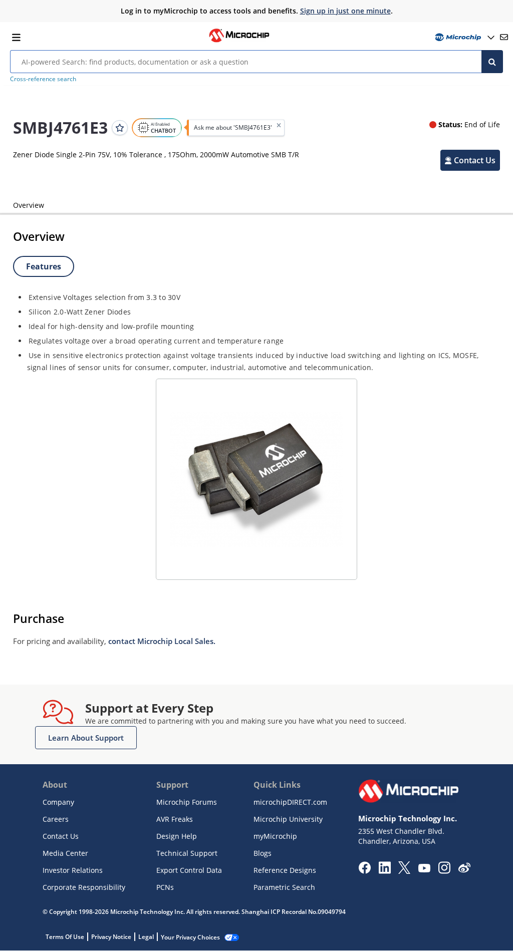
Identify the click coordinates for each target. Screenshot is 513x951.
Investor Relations (73, 870)
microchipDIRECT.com (290, 802)
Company (58, 802)
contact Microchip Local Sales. (161, 641)
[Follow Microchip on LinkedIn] (384, 871)
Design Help (176, 836)
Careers (56, 819)
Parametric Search (284, 887)
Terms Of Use (65, 936)
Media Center (65, 853)
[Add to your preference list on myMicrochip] (120, 127)
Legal (146, 936)
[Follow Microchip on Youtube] (424, 869)
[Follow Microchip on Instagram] (444, 871)
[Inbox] (504, 37)
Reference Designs (284, 870)
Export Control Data (189, 870)
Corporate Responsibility (84, 887)
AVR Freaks (174, 819)
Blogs (262, 853)
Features (43, 266)
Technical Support (186, 853)
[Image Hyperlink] (239, 41)
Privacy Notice (111, 936)
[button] (470, 160)
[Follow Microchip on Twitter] (404, 871)
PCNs (165, 887)
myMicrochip (275, 836)
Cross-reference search (43, 79)
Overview (28, 205)
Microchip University (288, 819)
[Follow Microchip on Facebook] (364, 871)
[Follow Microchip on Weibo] (464, 870)
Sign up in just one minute (345, 11)
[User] (463, 37)
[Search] (492, 61)
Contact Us (61, 836)
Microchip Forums (186, 802)
